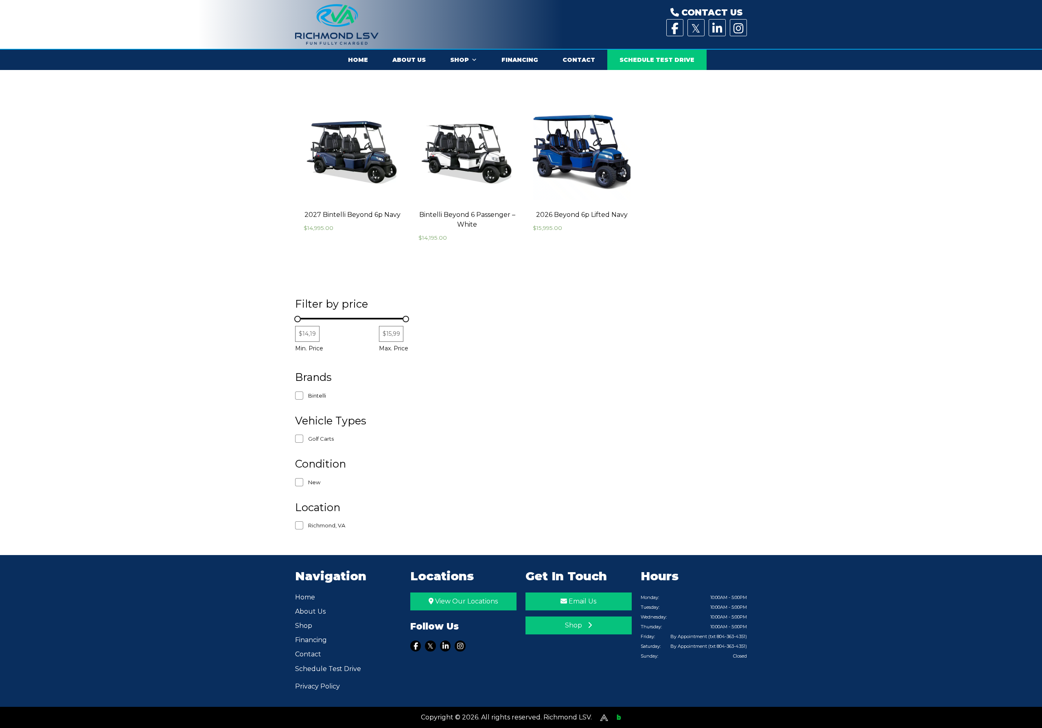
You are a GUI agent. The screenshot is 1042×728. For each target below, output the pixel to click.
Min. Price (309, 348)
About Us (409, 59)
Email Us (581, 601)
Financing (519, 59)
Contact (579, 59)
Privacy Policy (317, 686)
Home (358, 59)
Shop (459, 59)
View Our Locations (465, 601)
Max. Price (393, 348)
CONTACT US (711, 12)
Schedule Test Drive (657, 59)
